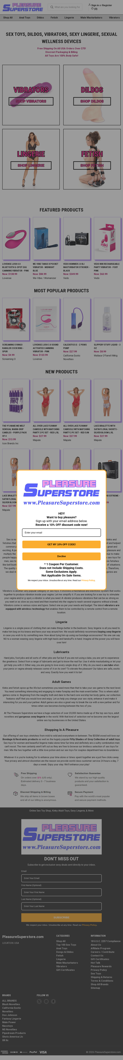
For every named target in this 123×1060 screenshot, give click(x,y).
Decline (61, 556)
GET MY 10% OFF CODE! (61, 544)
